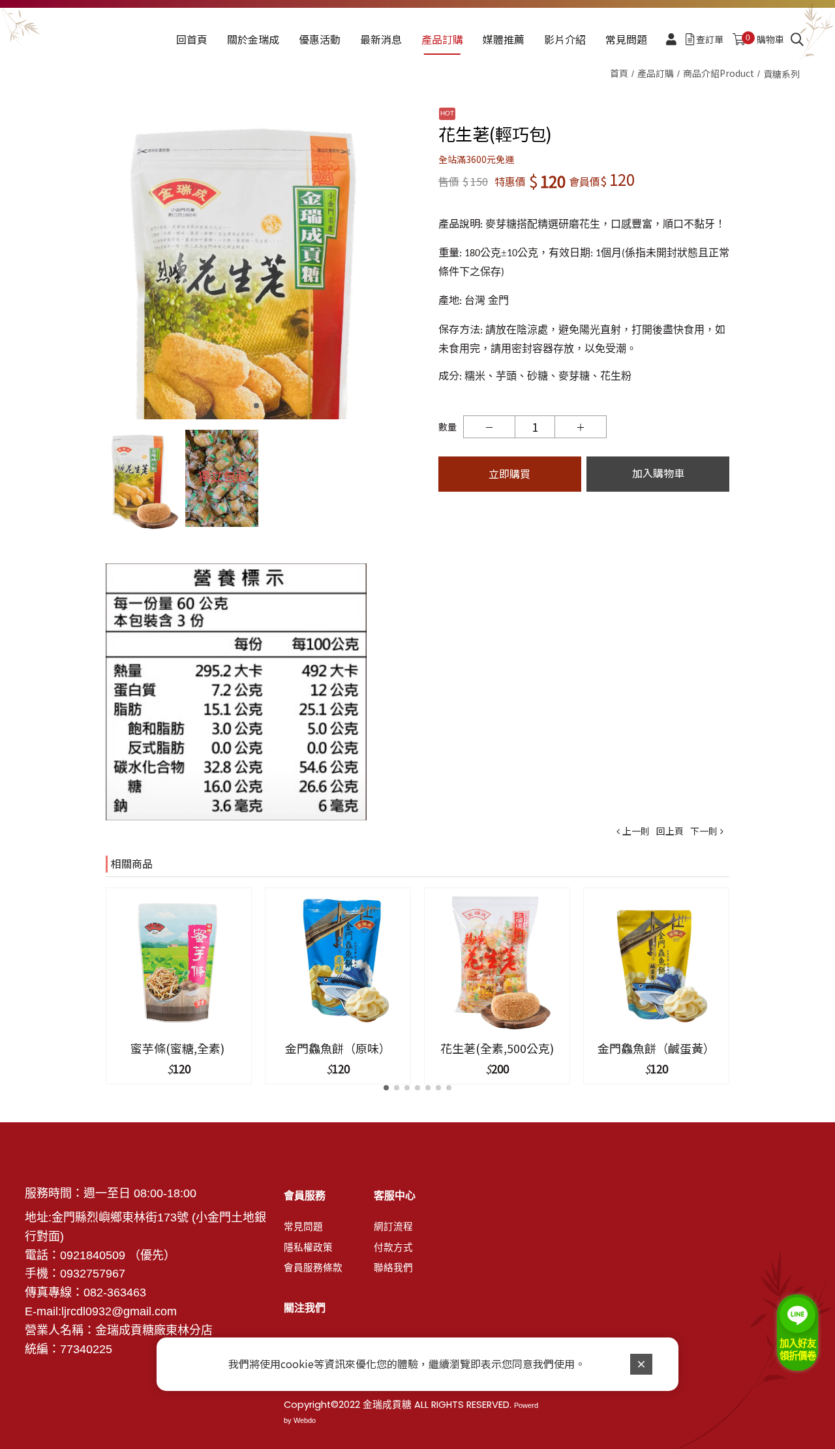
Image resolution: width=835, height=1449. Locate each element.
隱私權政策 (308, 1247)
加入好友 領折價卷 (798, 1349)
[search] (797, 39)
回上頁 (670, 830)
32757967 (99, 1273)
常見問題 (303, 1226)
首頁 (619, 73)
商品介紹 (718, 73)
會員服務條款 (313, 1267)
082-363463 (115, 1292)
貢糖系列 (781, 73)
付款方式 (393, 1247)
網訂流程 (393, 1226)
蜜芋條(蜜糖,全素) (178, 1047)
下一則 (704, 830)
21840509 (99, 1255)
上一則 (636, 830)
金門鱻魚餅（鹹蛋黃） (656, 1047)
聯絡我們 (393, 1267)
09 (66, 1273)
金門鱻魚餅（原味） (338, 1047)
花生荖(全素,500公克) (497, 1047)
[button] (405, 263)
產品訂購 (655, 73)
